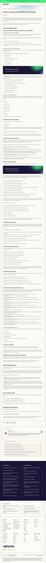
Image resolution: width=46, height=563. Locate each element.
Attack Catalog (25, 530)
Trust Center (35, 538)
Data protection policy (7, 336)
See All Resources (26, 531)
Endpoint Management (5, 525)
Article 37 (17, 127)
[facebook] (12, 423)
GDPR (40, 19)
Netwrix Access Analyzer (16, 522)
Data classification (7, 234)
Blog (8, 8)
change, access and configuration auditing (13, 398)
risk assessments (9, 163)
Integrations (4, 531)
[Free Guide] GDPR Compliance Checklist (12, 71)
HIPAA (24, 537)
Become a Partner (36, 522)
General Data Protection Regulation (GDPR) (11, 17)
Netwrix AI (14, 537)
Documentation (26, 523)
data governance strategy (8, 229)
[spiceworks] (15, 555)
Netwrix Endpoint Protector (16, 525)
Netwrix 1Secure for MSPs (16, 521)
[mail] (14, 423)
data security (25, 18)
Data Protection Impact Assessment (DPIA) (18, 175)
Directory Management (5, 524)
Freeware (25, 524)
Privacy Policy (36, 537)
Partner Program (36, 521)
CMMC (24, 535)
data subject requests (10, 403)
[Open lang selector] (40, 4)
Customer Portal (5, 535)
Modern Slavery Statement (37, 539)
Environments (4, 530)
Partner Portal (35, 525)
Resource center (5, 8)
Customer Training (5, 536)
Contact (14, 543)
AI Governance (4, 522)
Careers (14, 538)
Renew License (4, 537)
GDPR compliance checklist (7, 360)
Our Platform (4, 521)
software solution (39, 267)
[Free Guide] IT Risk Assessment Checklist (12, 170)
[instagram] (13, 555)
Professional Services (5, 538)
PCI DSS (25, 539)
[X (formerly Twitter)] (10, 423)
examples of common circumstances (20, 37)
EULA (34, 535)
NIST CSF (25, 538)
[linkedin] (7, 423)
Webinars (25, 529)
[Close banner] (42, 1)
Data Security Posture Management (7, 523)
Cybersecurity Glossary (26, 522)
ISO (24, 536)
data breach (15, 86)
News (24, 525)
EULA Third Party (36, 536)
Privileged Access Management (6, 529)
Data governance (5, 224)
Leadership (14, 536)
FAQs (3, 543)
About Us (14, 535)
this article (29, 219)
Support (4, 539)
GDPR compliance (25, 394)
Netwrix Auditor (15, 523)
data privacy (26, 146)
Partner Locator (36, 524)
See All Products (15, 529)
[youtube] (11, 555)
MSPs (34, 523)
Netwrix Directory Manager (16, 524)
